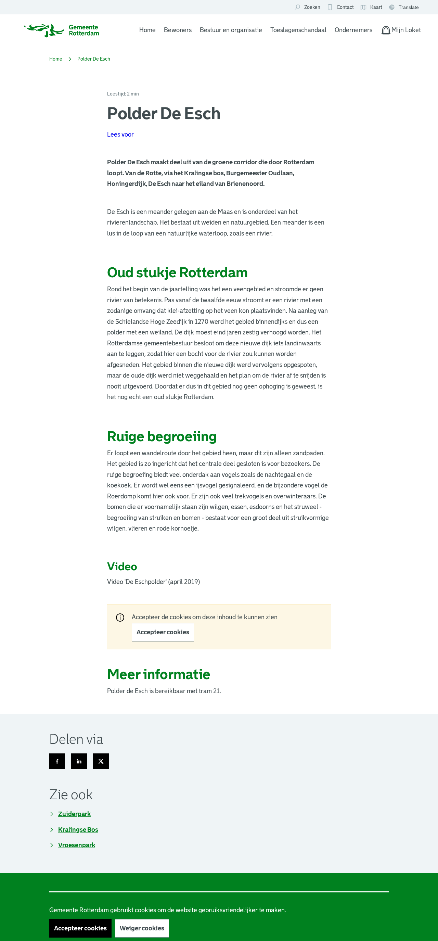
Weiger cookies (142, 928)
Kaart (371, 7)
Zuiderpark (74, 814)
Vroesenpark (76, 845)
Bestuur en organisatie (231, 30)
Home (147, 30)
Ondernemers (353, 30)
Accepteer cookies (163, 632)
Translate (404, 7)
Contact (345, 7)
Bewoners (178, 30)
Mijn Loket (401, 31)
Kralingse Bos (78, 829)
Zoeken (312, 7)
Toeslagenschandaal (298, 30)
